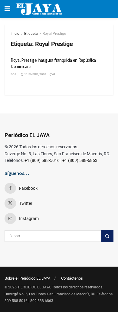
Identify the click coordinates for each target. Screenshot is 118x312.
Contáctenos (72, 278)
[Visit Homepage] (39, 9)
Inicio (15, 33)
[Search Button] (107, 236)
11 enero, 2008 (35, 74)
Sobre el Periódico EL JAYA (27, 278)
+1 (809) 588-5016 (42, 160)
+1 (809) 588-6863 (79, 160)
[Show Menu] (7, 9)
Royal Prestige (54, 33)
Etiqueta (31, 33)
